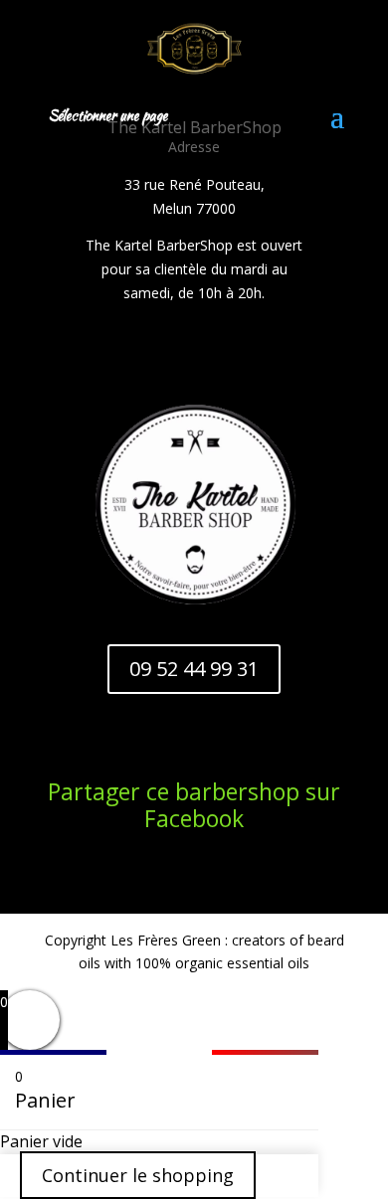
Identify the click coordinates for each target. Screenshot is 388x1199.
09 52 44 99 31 (194, 668)
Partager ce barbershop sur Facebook (194, 804)
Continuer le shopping (138, 1175)
